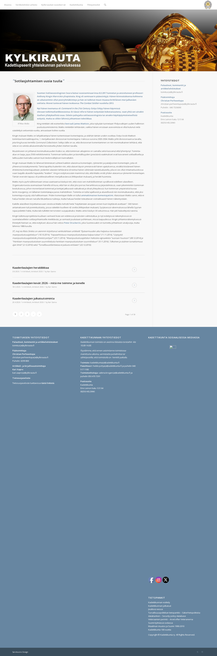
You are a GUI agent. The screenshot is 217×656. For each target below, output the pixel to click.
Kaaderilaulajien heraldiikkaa (30, 267)
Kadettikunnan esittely (159, 602)
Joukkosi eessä (155, 609)
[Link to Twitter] (197, 651)
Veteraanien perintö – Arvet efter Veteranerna (170, 619)
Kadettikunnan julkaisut (159, 605)
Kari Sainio (51, 271)
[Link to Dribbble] (202, 651)
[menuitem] (8, 5)
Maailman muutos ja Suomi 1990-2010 (166, 626)
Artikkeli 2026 (37, 271)
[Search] (105, 5)
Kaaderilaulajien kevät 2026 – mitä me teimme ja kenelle (48, 283)
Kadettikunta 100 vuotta (159, 629)
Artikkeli (26, 271)
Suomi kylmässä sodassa (160, 622)
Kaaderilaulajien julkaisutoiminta (33, 298)
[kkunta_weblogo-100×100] (208, 5)
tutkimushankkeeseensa (58, 111)
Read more (134, 269)
